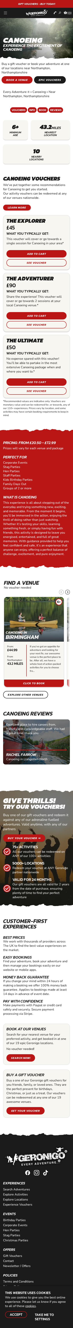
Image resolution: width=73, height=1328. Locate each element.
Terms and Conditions (18, 1281)
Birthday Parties (14, 1220)
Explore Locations (15, 1199)
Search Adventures (16, 1189)
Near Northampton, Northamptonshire (29, 94)
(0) (69, 13)
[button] (67, 592)
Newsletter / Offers (17, 1266)
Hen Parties (11, 1230)
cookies (30, 1306)
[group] (34, 642)
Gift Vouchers (12, 1256)
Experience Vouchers (17, 1204)
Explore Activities (15, 1194)
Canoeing (39, 92)
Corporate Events (15, 1225)
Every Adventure (16, 92)
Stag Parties (11, 1235)
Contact (8, 1261)
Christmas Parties (15, 1240)
